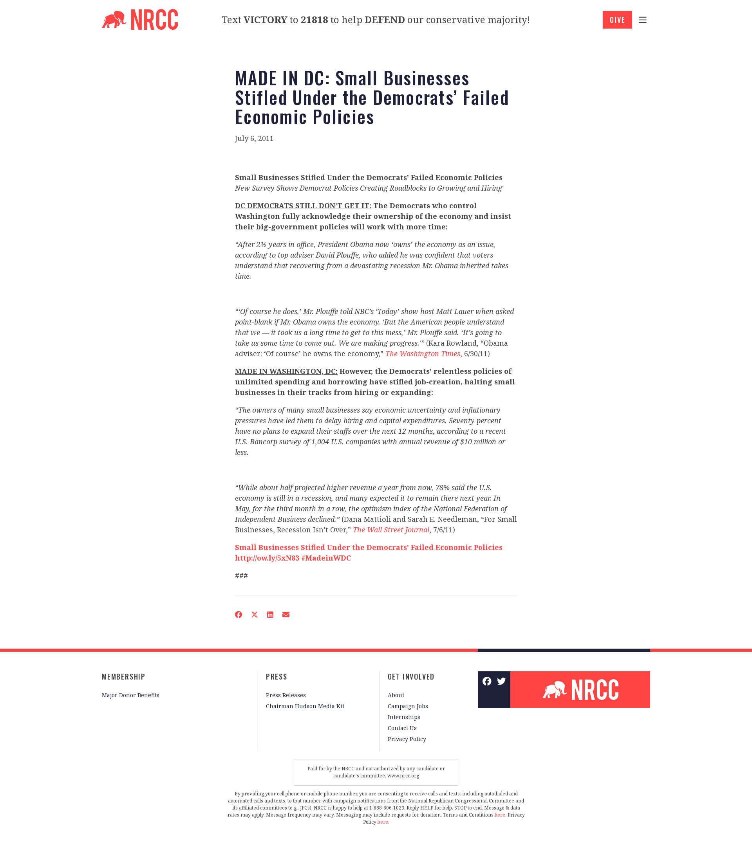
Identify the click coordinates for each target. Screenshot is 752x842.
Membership (124, 676)
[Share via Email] (286, 614)
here (500, 814)
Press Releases (286, 695)
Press (276, 676)
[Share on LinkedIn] (270, 614)
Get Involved (411, 676)
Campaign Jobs (408, 706)
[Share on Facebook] (238, 614)
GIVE (617, 19)
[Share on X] (255, 614)
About (396, 695)
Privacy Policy (407, 739)
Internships (404, 717)
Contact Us (402, 728)
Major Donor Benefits (130, 695)
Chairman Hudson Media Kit (305, 706)
